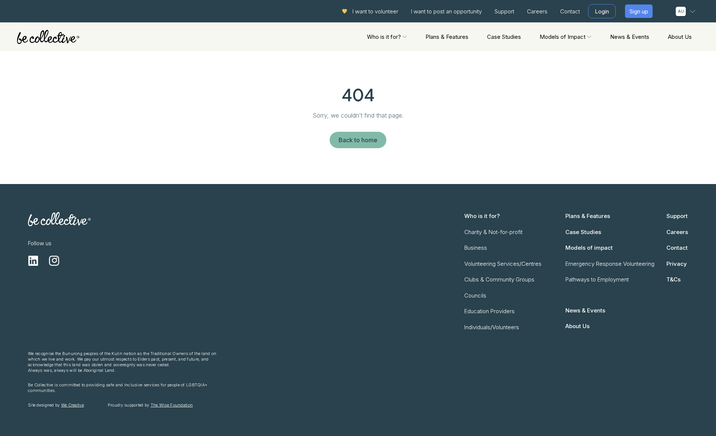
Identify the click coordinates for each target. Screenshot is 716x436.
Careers (537, 11)
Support (504, 11)
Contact (570, 11)
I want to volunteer (375, 11)
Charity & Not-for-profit (493, 232)
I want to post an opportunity (446, 11)
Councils (475, 295)
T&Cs (673, 279)
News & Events (629, 36)
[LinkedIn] (33, 260)
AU (681, 11)
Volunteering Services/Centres (502, 263)
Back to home (358, 140)
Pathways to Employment (597, 279)
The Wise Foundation (172, 405)
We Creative (72, 405)
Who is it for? (384, 36)
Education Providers (489, 311)
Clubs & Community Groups (499, 279)
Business (475, 247)
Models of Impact (562, 36)
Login (602, 11)
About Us (680, 36)
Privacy (676, 263)
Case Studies (504, 36)
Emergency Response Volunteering (609, 263)
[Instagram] (54, 260)
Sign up (638, 11)
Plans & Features (446, 36)
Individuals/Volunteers (491, 327)
